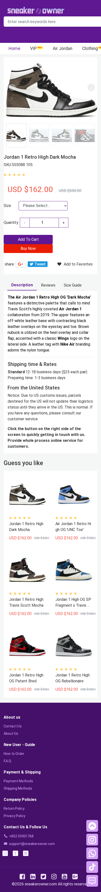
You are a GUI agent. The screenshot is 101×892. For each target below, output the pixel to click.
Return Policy (14, 808)
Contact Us (13, 726)
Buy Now (28, 248)
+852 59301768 (21, 836)
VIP (33, 48)
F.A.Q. (8, 761)
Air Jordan (62, 48)
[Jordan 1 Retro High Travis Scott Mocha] (27, 570)
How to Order (14, 754)
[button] (91, 87)
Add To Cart (28, 239)
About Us (11, 733)
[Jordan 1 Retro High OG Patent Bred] (27, 645)
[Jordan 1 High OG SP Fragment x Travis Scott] (73, 570)
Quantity (11, 222)
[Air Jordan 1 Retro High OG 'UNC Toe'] (73, 494)
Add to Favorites (78, 264)
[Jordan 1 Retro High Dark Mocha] (27, 494)
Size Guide (73, 285)
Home (14, 48)
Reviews (48, 285)
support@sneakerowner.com (32, 844)
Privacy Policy (14, 816)
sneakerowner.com (41, 884)
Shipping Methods (18, 788)
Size (7, 205)
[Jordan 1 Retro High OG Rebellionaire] (73, 645)
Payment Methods (18, 781)
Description (22, 285)
